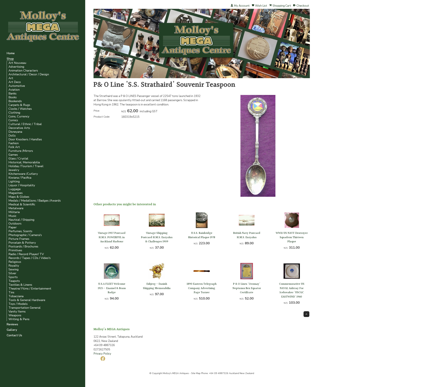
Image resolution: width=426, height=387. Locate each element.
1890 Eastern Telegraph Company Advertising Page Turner (201, 288)
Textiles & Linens (20, 284)
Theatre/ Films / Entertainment (29, 288)
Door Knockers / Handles (25, 139)
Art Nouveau (17, 63)
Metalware (15, 208)
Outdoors (14, 223)
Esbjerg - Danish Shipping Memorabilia (157, 286)
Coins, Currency (18, 116)
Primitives (15, 250)
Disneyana (15, 131)
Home (11, 53)
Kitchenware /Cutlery (23, 173)
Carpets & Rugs (19, 105)
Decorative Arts (19, 128)
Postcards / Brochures (23, 246)
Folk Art (14, 147)
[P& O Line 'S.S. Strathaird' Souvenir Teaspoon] (258, 197)
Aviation (14, 89)
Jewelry (13, 170)
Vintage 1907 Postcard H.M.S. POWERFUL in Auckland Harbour (111, 237)
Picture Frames (18, 238)
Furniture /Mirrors (20, 151)
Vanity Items (17, 311)
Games (13, 154)
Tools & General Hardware (26, 300)
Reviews (12, 324)
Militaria (14, 212)
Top (306, 314)
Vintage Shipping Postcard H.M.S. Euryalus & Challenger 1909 (156, 237)
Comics (13, 120)
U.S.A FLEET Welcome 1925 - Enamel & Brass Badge (112, 288)
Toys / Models (18, 304)
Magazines (15, 193)
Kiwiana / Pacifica (19, 177)
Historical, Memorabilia (24, 162)
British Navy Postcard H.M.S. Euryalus (246, 235)
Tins (11, 292)
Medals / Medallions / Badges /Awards (34, 200)
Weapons (14, 315)
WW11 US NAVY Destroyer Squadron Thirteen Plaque (292, 237)
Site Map (196, 373)
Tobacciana (15, 296)
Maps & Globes (18, 196)
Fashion (13, 143)
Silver (12, 273)
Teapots (14, 281)
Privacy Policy (102, 354)
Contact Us (14, 335)
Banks (12, 93)
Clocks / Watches (20, 108)
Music (12, 216)
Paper (12, 227)
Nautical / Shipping (21, 219)
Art (10, 78)
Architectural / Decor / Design (28, 74)
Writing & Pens (18, 319)
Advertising (16, 66)
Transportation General (24, 307)
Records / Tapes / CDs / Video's (29, 258)
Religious (14, 261)
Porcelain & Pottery (22, 242)
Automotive (16, 85)
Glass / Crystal (18, 158)
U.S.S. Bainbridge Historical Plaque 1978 (201, 235)
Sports (13, 277)
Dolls (12, 135)
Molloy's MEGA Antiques (176, 373)
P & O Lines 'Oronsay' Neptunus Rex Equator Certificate (246, 288)
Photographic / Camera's (25, 235)
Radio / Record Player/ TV (26, 254)
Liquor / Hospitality (21, 185)
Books (12, 97)
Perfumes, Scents (20, 231)
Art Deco (14, 82)
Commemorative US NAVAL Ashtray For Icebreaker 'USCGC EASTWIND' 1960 (291, 290)
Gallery (12, 330)
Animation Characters (23, 70)
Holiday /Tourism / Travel (25, 166)
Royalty (13, 265)
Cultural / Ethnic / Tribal (25, 124)
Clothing (14, 112)
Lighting (14, 181)
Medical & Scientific (21, 204)
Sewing (13, 269)
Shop (10, 59)
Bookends (15, 101)
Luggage (14, 189)
